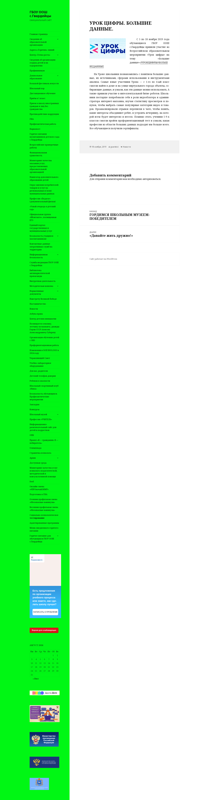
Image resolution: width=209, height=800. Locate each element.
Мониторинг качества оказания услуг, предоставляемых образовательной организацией (41, 166)
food (32, 481)
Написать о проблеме (45, 612)
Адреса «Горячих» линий (42, 50)
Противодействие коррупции (44, 114)
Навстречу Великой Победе (43, 299)
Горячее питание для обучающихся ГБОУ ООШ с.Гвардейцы (42, 538)
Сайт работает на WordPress (103, 259)
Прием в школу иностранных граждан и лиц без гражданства (44, 106)
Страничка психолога (40, 453)
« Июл (36, 678)
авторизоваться (151, 179)
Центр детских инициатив (43, 318)
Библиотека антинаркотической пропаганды (40, 273)
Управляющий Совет (40, 358)
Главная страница (39, 34)
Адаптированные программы (44, 523)
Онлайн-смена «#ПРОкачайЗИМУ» (39, 488)
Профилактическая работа (43, 124)
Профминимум (37, 70)
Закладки (34, 404)
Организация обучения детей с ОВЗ (44, 339)
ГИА (32, 119)
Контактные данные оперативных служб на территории (41, 246)
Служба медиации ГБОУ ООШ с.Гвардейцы (44, 264)
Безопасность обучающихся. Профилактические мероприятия (43, 396)
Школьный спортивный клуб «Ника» (44, 387)
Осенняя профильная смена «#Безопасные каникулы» (43, 501)
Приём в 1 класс (37, 98)
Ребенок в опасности (40, 381)
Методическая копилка (41, 286)
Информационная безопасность (39, 256)
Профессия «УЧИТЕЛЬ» (41, 419)
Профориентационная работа (44, 345)
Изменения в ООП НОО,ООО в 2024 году (44, 351)
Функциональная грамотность (38, 154)
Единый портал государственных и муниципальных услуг (41, 228)
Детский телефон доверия (43, 376)
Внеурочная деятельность (43, 281)
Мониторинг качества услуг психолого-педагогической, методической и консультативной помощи (43, 472)
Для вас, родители (39, 371)
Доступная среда (38, 463)
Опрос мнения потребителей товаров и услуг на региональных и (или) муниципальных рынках (44, 189)
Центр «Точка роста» (40, 55)
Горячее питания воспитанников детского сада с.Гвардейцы (44, 137)
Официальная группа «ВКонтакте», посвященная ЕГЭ (43, 217)
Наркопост (35, 129)
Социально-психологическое (44, 516)
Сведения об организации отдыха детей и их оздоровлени (42, 62)
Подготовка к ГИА (38, 494)
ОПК (32, 435)
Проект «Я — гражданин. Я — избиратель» (44, 441)
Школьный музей (38, 414)
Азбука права (36, 313)
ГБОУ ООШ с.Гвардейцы (40, 14)
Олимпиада (35, 448)
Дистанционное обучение (43, 93)
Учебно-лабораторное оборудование (40, 364)
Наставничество (38, 304)
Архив (33, 458)
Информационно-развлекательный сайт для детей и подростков (43, 427)
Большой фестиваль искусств (44, 83)
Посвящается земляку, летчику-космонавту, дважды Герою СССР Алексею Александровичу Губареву (44, 328)
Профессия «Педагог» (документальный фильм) (43, 200)
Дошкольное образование (36, 77)
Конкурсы (34, 409)
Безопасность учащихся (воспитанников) (41, 237)
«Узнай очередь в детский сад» (43, 208)
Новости (34, 308)
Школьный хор (37, 88)
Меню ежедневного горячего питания (44, 529)
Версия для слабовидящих (44, 630)
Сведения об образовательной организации (38, 42)
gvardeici (114, 146)
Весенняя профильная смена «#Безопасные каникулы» (44, 508)
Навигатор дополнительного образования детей (44, 178)
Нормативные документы (37, 292)
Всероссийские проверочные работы (44, 146)
